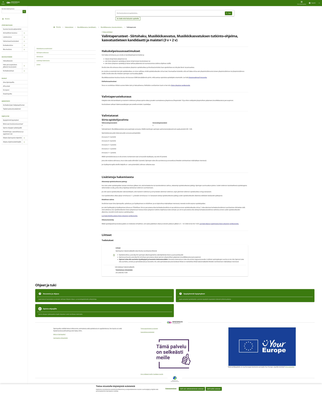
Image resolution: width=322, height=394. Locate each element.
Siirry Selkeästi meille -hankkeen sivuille (152, 374)
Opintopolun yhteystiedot (60, 338)
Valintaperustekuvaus (42, 52)
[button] (314, 3)
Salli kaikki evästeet (213, 389)
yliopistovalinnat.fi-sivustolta (198, 77)
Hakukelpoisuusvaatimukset (44, 48)
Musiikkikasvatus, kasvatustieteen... (112, 27)
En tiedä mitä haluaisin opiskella (128, 19)
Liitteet (38, 64)
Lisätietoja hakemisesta (43, 60)
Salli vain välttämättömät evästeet (192, 389)
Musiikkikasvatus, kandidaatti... (87, 27)
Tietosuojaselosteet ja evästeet (149, 328)
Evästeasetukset (170, 388)
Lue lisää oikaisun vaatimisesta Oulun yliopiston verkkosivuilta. (219, 224)
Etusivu (7, 19)
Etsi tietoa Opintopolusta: (8, 9)
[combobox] (170, 13)
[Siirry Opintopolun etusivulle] (13, 3)
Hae (229, 13)
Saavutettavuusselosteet (147, 332)
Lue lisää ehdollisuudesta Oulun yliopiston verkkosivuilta (119, 216)
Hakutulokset (69, 27)
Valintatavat (39, 56)
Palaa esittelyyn (108, 32)
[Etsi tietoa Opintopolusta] (24, 11)
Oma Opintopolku (301, 4)
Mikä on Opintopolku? (59, 334)
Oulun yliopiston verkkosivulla (180, 85)
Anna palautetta (289, 367)
